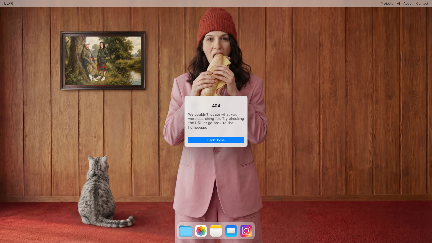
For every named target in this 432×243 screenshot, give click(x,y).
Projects (387, 3)
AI (398, 3)
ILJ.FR (8, 3)
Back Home (216, 140)
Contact (422, 3)
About (408, 3)
